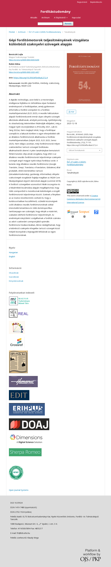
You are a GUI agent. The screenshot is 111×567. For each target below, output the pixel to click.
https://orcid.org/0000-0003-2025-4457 (24, 72)
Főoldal (12, 32)
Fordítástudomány (55, 11)
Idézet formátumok (77, 150)
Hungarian (13, 252)
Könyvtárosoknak (16, 281)
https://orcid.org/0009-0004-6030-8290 (24, 60)
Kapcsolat (76, 17)
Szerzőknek (14, 277)
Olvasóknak (14, 273)
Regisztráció (82, 2)
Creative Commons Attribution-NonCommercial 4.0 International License (83, 199)
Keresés (68, 24)
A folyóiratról (60, 17)
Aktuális (33, 17)
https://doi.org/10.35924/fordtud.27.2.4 (31, 77)
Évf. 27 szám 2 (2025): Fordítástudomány (45, 32)
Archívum (46, 17)
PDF (72, 112)
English (12, 256)
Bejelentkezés (96, 2)
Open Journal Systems (18, 490)
